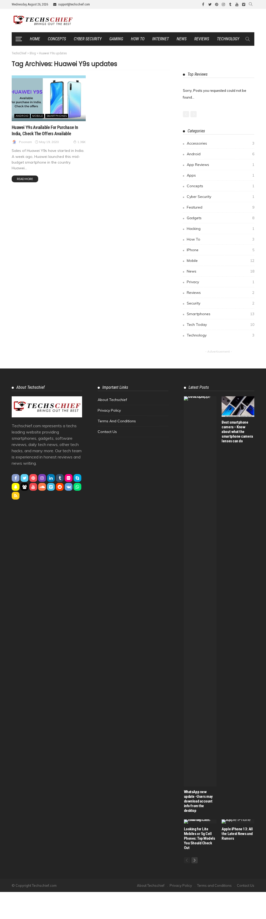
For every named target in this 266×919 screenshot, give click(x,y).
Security (220, 303)
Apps (220, 175)
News (182, 38)
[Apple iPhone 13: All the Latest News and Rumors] (238, 821)
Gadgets (220, 218)
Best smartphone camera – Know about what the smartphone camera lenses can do (237, 431)
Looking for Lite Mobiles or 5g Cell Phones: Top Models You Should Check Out (199, 838)
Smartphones (56, 116)
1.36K (81, 142)
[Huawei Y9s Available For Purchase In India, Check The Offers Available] (49, 98)
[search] (250, 4)
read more (25, 178)
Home (35, 38)
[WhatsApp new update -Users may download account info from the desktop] (200, 591)
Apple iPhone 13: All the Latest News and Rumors (237, 834)
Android (22, 116)
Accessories (220, 143)
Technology (228, 38)
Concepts (57, 38)
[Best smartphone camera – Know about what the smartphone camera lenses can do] (238, 406)
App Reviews (220, 164)
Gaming (116, 38)
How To (220, 239)
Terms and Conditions (117, 421)
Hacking (220, 228)
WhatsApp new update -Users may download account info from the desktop (198, 801)
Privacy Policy (109, 410)
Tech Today (220, 324)
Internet (160, 38)
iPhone (220, 250)
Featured (220, 207)
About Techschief (112, 399)
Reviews (201, 38)
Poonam (25, 142)
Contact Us (107, 431)
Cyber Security (88, 38)
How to (137, 38)
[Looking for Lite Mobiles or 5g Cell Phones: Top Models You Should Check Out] (200, 821)
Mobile (37, 116)
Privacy (220, 282)
